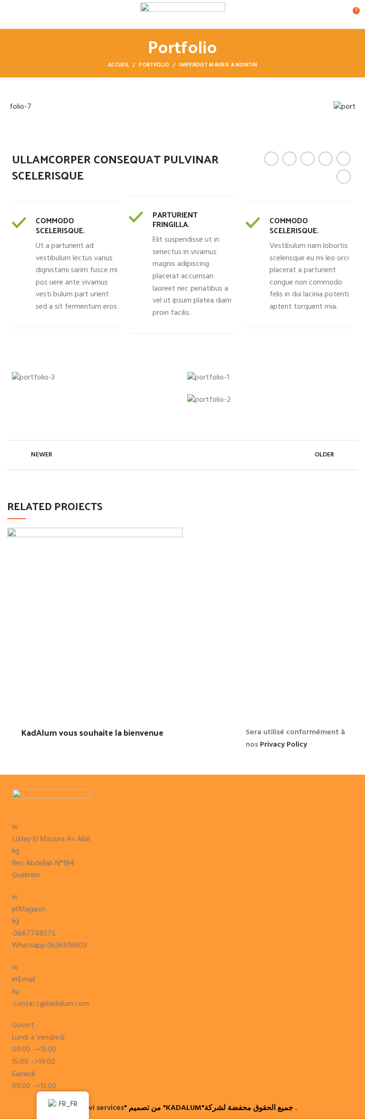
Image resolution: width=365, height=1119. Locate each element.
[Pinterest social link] (307, 159)
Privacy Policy (283, 745)
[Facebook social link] (271, 159)
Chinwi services (97, 1108)
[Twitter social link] (289, 159)
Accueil (118, 65)
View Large (175, 535)
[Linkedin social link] (325, 159)
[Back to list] (182, 455)
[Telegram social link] (343, 177)
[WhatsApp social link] (343, 159)
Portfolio (154, 65)
